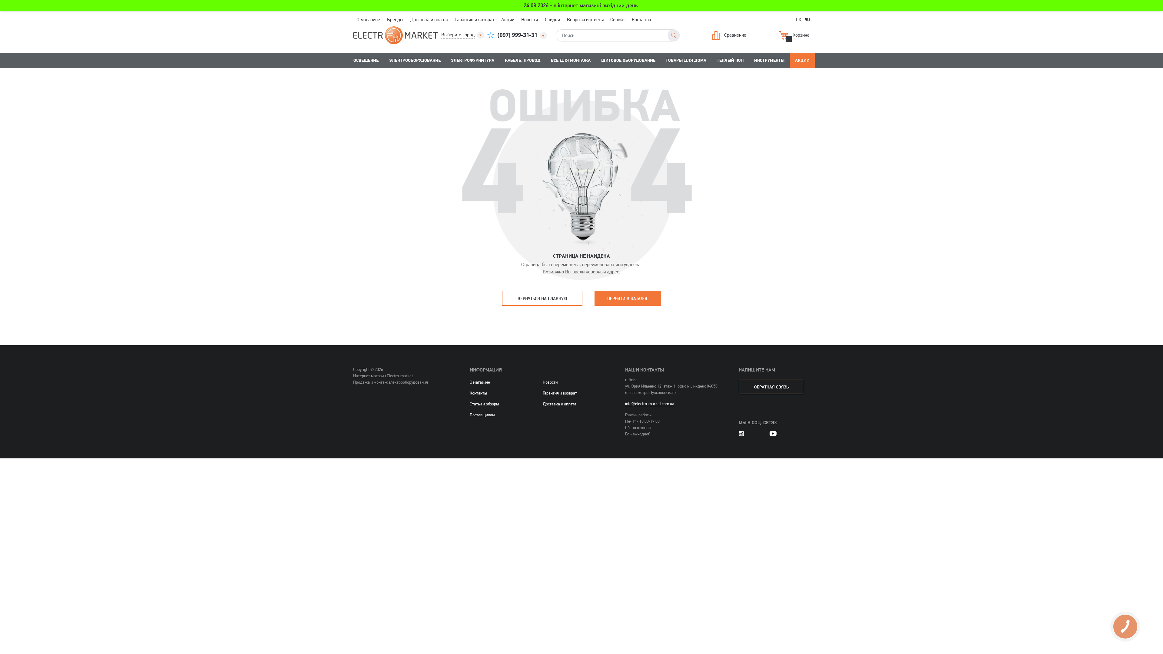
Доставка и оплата (429, 19)
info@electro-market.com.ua (649, 403)
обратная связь (771, 386)
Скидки (552, 19)
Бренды (395, 19)
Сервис (617, 19)
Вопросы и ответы (585, 19)
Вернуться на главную (542, 298)
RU (807, 19)
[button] (463, 35)
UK (798, 19)
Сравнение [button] (735, 35)
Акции (507, 19)
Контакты (641, 19)
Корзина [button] (801, 35)
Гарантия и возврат (474, 19)
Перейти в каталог (627, 298)
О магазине (368, 19)
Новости (529, 19)
